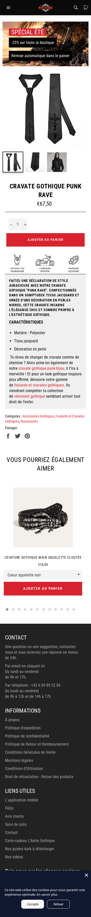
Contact (11, 832)
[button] (7, 609)
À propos (12, 719)
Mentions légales (19, 760)
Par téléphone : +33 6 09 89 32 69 (32, 685)
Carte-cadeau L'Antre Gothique (30, 840)
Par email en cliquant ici (25, 666)
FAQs (9, 808)
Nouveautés (29, 421)
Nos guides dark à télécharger (29, 848)
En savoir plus (47, 894)
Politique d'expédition (23, 728)
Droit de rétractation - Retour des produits (39, 776)
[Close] (86, 875)
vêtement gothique (29, 396)
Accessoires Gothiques (38, 416)
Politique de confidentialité (27, 736)
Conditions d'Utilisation (24, 768)
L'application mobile (21, 800)
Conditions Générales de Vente (30, 752)
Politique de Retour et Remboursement (37, 744)
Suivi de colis (16, 824)
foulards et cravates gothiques (39, 385)
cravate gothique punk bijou (41, 368)
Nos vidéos (14, 857)
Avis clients (14, 816)
